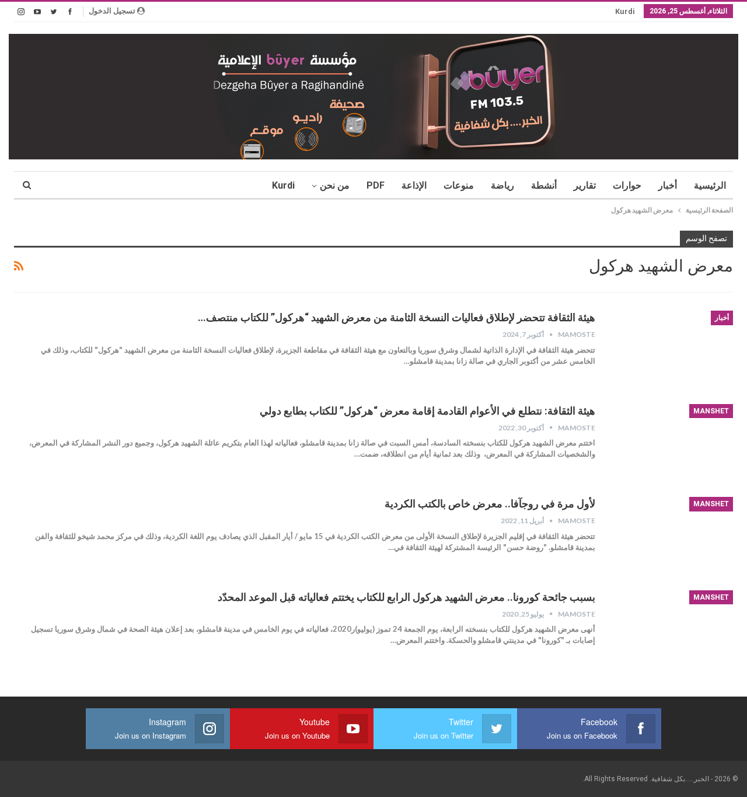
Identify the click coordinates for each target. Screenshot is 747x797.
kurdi (625, 11)
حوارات (627, 185)
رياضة (502, 185)
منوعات (459, 185)
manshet (711, 411)
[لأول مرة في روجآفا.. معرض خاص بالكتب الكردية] (671, 536)
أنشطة (544, 185)
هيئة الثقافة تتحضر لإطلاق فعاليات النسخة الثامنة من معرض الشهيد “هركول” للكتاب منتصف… (396, 317)
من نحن (335, 185)
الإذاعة (414, 185)
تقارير (585, 185)
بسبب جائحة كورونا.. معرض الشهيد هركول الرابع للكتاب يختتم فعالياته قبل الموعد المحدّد (406, 597)
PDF (375, 185)
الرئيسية (710, 185)
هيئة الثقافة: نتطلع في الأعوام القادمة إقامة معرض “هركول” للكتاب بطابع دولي (427, 411)
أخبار (667, 185)
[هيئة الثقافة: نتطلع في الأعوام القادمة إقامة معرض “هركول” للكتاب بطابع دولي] (671, 443)
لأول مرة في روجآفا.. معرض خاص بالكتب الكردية (490, 503)
